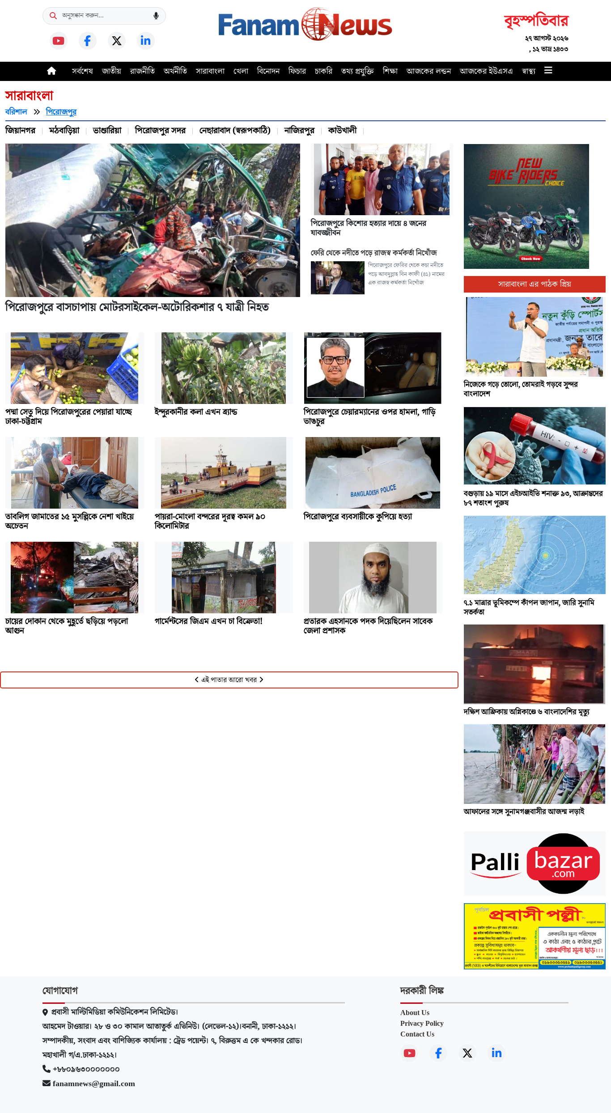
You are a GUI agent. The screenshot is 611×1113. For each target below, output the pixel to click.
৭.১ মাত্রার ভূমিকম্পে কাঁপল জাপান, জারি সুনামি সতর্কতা (529, 608)
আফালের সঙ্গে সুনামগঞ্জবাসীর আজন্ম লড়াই (524, 812)
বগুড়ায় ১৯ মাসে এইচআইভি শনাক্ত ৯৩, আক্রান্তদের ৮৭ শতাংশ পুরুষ (533, 498)
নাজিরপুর (299, 130)
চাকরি (323, 71)
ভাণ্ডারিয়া (107, 130)
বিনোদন (268, 71)
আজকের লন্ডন (429, 71)
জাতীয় (111, 71)
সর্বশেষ (82, 71)
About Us (414, 1013)
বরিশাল (16, 112)
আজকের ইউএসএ (486, 71)
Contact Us (417, 1034)
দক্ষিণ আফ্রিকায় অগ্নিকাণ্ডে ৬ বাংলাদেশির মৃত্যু (527, 712)
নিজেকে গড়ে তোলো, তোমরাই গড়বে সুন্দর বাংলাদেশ (521, 389)
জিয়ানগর (20, 130)
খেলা (240, 71)
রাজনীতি (142, 71)
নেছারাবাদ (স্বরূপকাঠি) (235, 130)
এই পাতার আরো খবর (229, 680)
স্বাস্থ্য (528, 71)
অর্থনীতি (175, 71)
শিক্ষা (390, 71)
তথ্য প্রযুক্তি (357, 71)
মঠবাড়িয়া (64, 130)
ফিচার (297, 71)
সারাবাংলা (210, 71)
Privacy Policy (422, 1023)
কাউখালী (342, 130)
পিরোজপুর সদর (160, 130)
